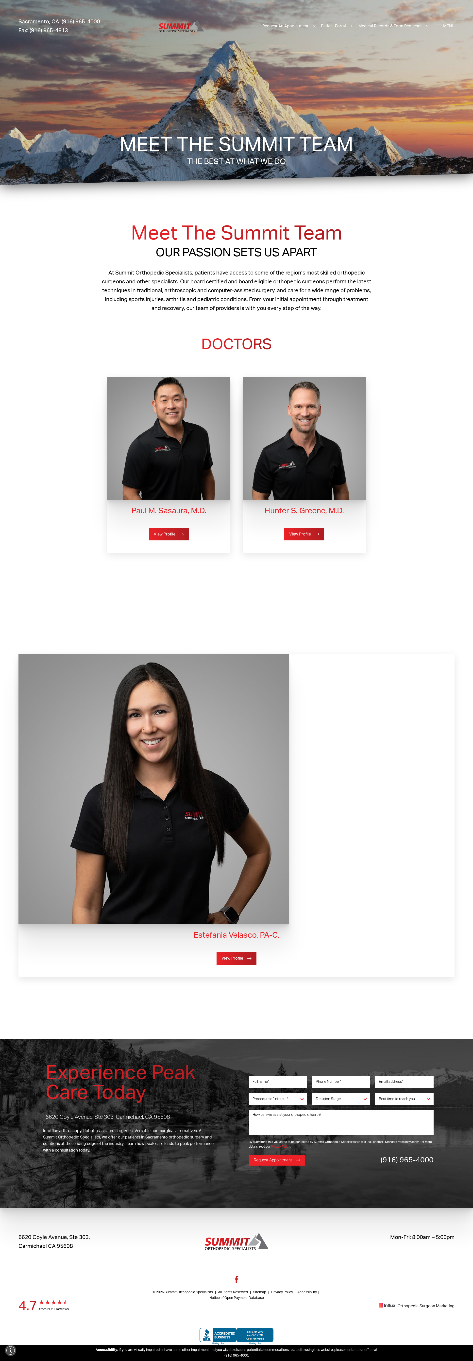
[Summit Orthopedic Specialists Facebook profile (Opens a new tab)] (236, 1283)
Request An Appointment (285, 26)
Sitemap (259, 1292)
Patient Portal (333, 26)
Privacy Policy (280, 1146)
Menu (449, 26)
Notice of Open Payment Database (236, 1298)
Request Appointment (273, 1160)
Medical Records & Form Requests (389, 26)
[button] (10, 1350)
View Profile (164, 534)
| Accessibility (305, 1292)
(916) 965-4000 (407, 1160)
